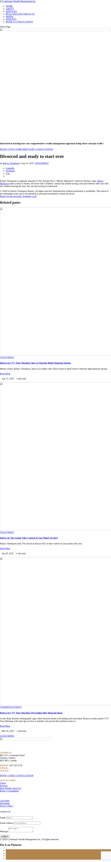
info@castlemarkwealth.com (22, 768)
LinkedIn (14, 770)
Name (2, 817)
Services (4, 785)
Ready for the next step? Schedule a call (18, 196)
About (3, 783)
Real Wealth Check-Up (10, 788)
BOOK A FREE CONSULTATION (17, 775)
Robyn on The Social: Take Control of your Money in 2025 (29, 538)
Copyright (4, 800)
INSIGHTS (11, 19)
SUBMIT (4, 837)
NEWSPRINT (42, 163)
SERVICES (11, 11)
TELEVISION (7, 357)
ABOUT (10, 9)
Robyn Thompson (11, 163)
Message (4, 831)
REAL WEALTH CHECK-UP (20, 14)
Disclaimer (5, 803)
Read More (5, 373)
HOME (9, 6)
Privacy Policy (6, 806)
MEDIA (9, 16)
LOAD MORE (7, 736)
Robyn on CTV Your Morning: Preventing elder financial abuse (31, 713)
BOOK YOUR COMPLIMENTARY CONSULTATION (26, 149)
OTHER (4, 707)
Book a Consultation (9, 791)
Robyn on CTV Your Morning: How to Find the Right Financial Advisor (35, 363)
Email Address (6, 823)
